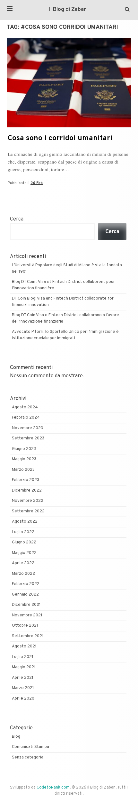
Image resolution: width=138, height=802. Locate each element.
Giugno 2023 (24, 449)
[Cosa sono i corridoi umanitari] (69, 126)
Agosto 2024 (25, 407)
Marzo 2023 (23, 469)
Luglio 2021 (22, 657)
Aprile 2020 (23, 698)
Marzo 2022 (23, 573)
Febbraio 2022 (25, 584)
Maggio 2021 (24, 667)
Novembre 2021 (27, 615)
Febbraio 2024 (26, 417)
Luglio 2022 (23, 532)
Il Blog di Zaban (68, 9)
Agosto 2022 (25, 521)
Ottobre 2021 (25, 625)
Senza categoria (27, 757)
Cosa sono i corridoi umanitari (60, 138)
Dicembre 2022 (27, 490)
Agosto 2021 (24, 646)
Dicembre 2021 (26, 604)
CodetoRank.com (53, 787)
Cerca (16, 219)
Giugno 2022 (24, 542)
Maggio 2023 (24, 459)
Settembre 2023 (28, 438)
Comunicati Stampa (30, 747)
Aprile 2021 (22, 677)
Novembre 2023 (27, 428)
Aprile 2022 (23, 563)
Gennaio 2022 (25, 594)
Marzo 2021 (23, 688)
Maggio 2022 (24, 553)
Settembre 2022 (28, 511)
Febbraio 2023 (25, 480)
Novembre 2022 (27, 500)
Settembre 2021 (28, 636)
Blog (16, 736)
